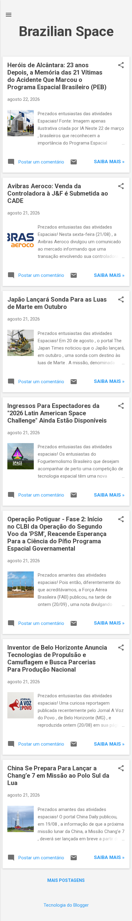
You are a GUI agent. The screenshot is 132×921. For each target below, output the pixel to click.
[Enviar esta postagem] (73, 164)
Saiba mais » (109, 161)
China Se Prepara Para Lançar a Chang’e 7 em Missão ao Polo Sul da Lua (58, 776)
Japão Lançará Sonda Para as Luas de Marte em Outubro (57, 303)
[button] (121, 65)
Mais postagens (66, 880)
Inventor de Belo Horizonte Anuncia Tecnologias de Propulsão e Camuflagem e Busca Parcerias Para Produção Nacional (57, 658)
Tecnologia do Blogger (66, 905)
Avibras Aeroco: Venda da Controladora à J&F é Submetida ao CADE (57, 193)
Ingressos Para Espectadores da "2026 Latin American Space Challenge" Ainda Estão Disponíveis (57, 413)
